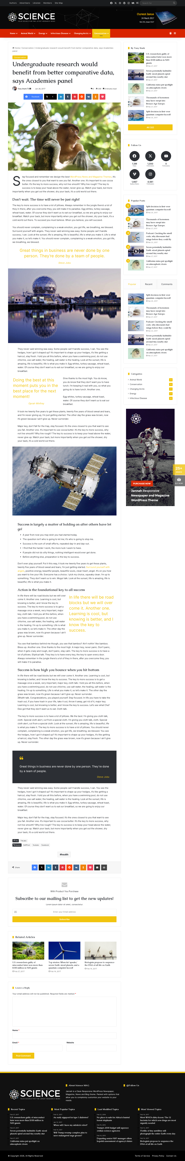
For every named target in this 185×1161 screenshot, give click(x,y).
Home (12, 33)
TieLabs (23, 841)
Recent (148, 284)
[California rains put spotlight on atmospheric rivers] (136, 88)
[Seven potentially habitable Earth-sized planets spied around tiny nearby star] (136, 74)
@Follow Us (132, 1085)
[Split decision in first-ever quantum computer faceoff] (136, 115)
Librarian (36, 3)
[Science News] (31, 17)
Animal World (27, 33)
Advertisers (25, 3)
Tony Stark (22, 89)
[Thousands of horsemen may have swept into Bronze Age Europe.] (136, 101)
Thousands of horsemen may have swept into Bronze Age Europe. (157, 100)
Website (70, 1042)
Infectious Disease (59, 33)
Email (15, 1042)
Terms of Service (142, 1156)
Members (47, 3)
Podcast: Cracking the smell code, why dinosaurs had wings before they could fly (159, 236)
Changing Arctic (81, 33)
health (64, 854)
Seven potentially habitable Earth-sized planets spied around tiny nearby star (158, 74)
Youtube (36, 845)
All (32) (150, 127)
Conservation (100, 33)
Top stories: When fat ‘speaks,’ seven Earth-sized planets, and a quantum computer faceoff (64, 965)
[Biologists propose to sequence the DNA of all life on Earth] (100, 951)
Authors (13, 3)
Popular (132, 284)
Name (15, 1030)
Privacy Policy (158, 1156)
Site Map (59, 3)
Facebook (45, 845)
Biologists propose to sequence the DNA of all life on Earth (99, 963)
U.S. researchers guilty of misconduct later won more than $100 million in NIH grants (27, 965)
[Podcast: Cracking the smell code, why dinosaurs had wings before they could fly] (136, 237)
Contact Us (171, 1156)
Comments (166, 284)
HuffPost (26, 845)
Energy (42, 33)
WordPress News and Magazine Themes (91, 176)
